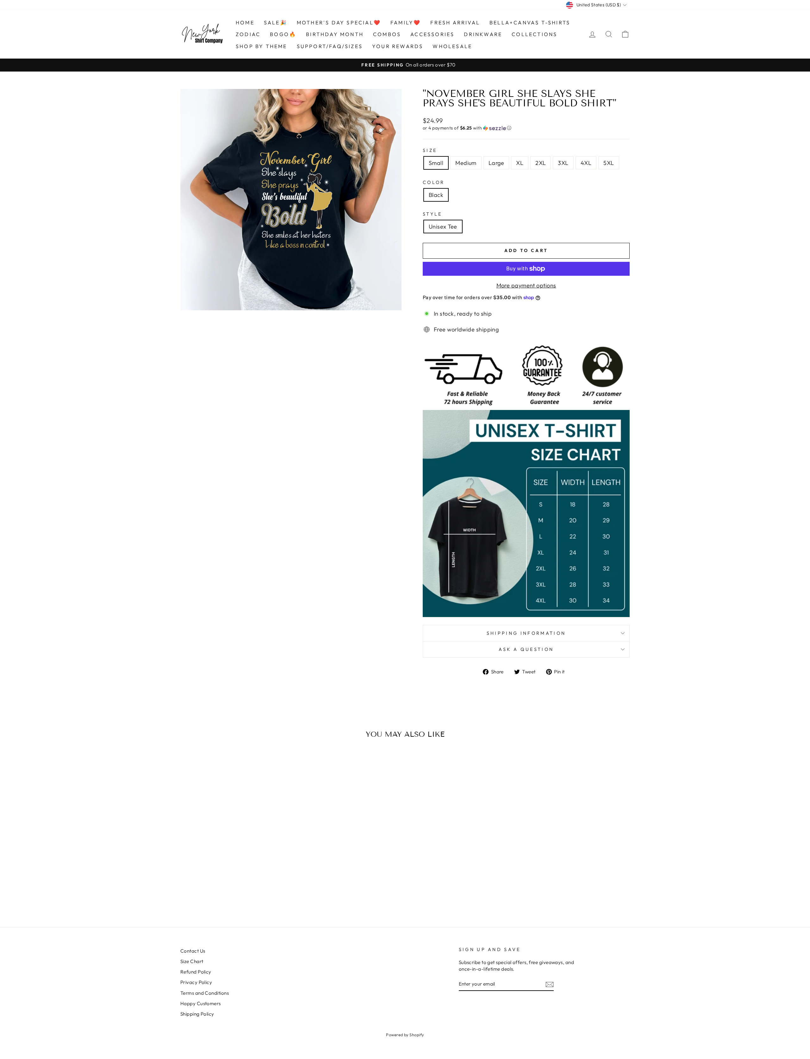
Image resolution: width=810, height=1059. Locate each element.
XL (519, 163)
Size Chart (191, 961)
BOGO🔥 (283, 34)
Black (436, 195)
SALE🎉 (275, 22)
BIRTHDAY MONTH (335, 34)
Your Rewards (397, 46)
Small (436, 163)
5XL (608, 163)
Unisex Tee (443, 226)
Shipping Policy (197, 1014)
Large (496, 163)
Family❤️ (405, 22)
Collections (534, 34)
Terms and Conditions (204, 993)
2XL (540, 163)
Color (434, 182)
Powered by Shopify (405, 1034)
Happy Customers (200, 1003)
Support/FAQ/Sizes (330, 46)
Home (245, 22)
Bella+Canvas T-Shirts (529, 22)
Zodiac (248, 34)
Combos (387, 34)
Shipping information (526, 633)
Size (430, 150)
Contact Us (192, 951)
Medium (466, 163)
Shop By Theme (261, 46)
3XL (563, 163)
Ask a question (526, 649)
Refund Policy (195, 972)
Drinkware (483, 34)
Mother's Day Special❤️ (339, 22)
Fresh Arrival (455, 22)
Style (432, 214)
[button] (526, 128)
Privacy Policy (196, 982)
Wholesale (452, 46)
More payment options (526, 285)
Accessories (432, 34)
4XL (586, 163)
